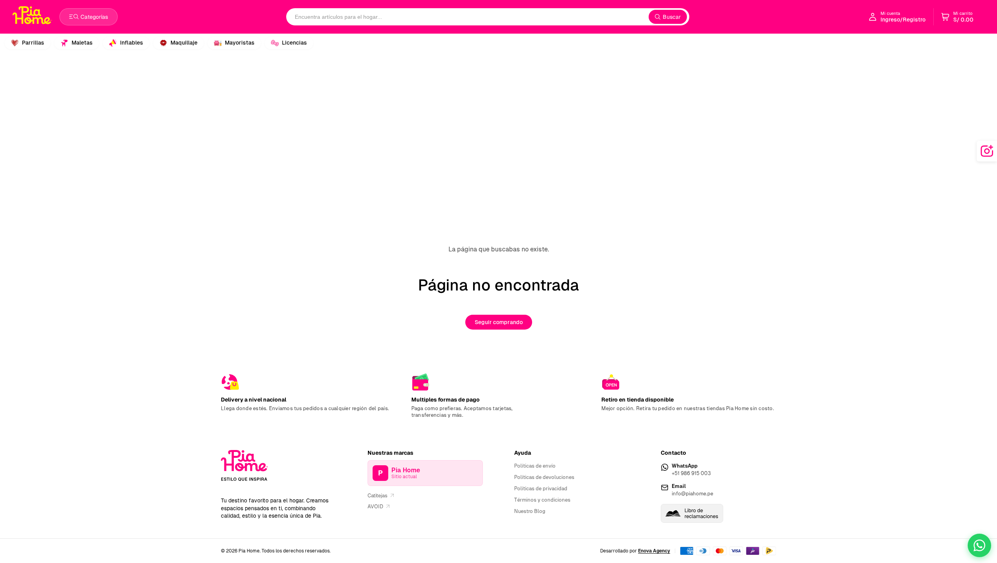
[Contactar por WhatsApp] (979, 545)
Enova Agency (654, 551)
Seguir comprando (499, 322)
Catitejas (377, 495)
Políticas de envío (535, 466)
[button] (957, 16)
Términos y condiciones (542, 500)
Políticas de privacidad (540, 488)
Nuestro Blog (529, 511)
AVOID (375, 506)
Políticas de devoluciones (544, 477)
